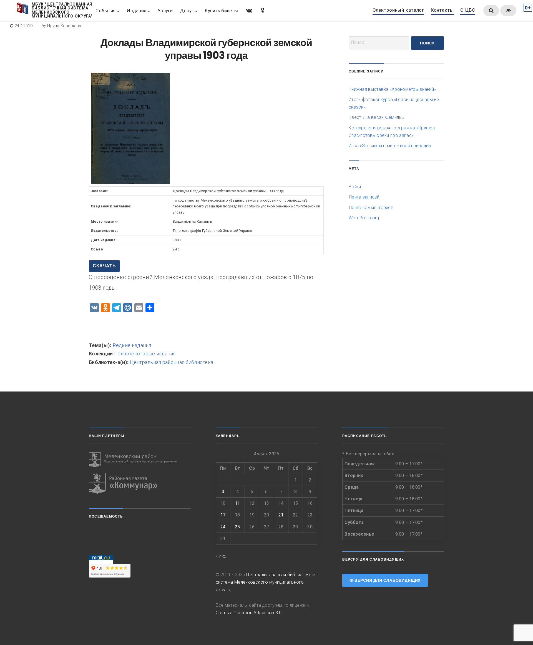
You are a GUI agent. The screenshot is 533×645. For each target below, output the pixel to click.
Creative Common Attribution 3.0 (249, 612)
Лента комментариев (371, 207)
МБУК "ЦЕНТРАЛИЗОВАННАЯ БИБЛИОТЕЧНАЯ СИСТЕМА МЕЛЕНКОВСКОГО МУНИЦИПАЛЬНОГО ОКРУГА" (62, 10)
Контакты (442, 10)
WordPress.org (364, 217)
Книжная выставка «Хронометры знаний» (392, 89)
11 (237, 503)
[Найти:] (379, 42)
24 (223, 526)
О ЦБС (467, 10)
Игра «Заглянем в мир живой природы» (390, 145)
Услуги (165, 10)
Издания (136, 10)
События (105, 10)
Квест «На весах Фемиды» (376, 117)
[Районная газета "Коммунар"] (140, 483)
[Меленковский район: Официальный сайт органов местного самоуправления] (140, 460)
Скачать (104, 266)
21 (281, 515)
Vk (248, 10)
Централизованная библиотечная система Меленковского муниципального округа (266, 582)
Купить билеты (221, 10)
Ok (262, 10)
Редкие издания (132, 345)
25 (237, 526)
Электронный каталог (398, 10)
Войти (355, 186)
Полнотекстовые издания (145, 354)
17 (223, 515)
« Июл (222, 556)
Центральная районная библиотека (171, 362)
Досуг (186, 10)
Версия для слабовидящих (387, 580)
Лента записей (364, 197)
